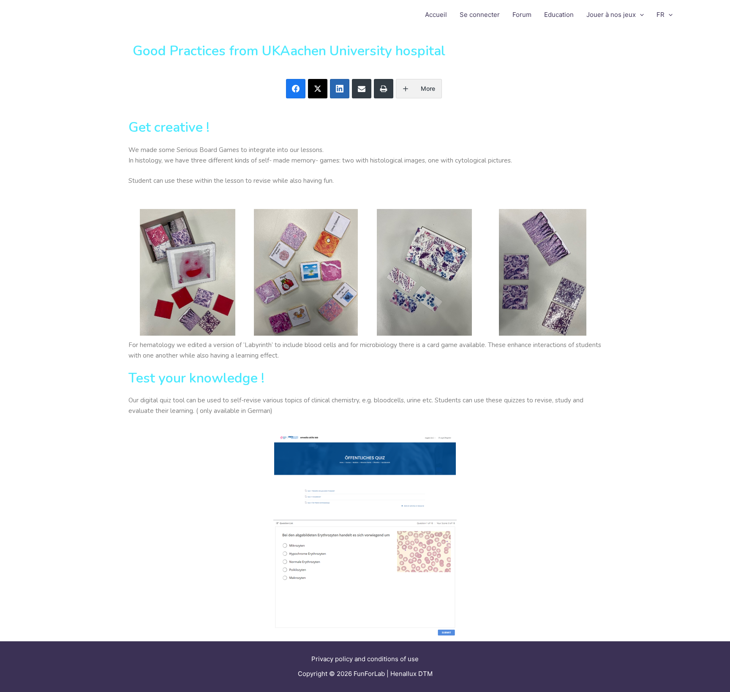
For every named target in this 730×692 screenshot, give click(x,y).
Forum (521, 15)
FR (660, 15)
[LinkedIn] (339, 88)
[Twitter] (317, 88)
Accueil (436, 15)
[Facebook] (295, 88)
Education (559, 15)
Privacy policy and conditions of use (365, 659)
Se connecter (480, 15)
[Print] (383, 88)
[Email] (361, 88)
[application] (640, 15)
